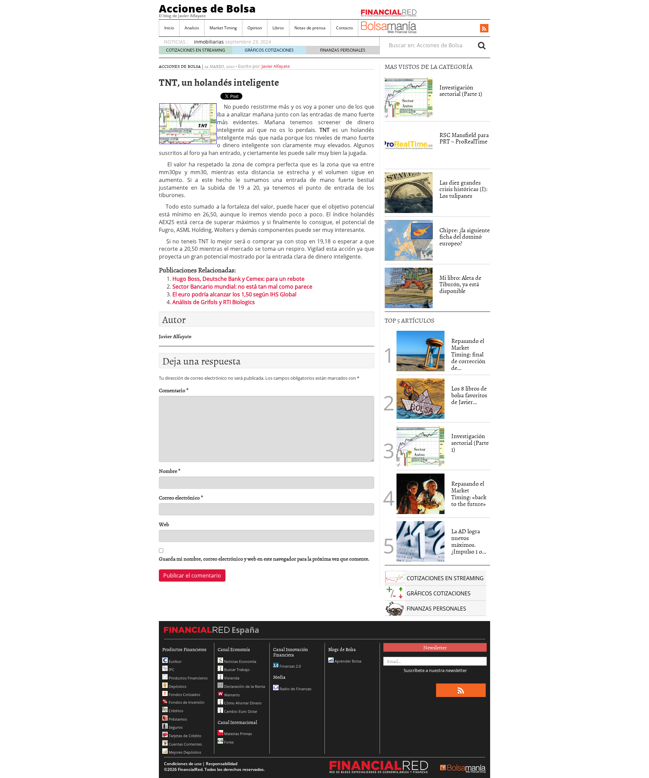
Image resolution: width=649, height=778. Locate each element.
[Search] (482, 45)
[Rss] (484, 28)
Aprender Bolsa (347, 661)
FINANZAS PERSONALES (342, 50)
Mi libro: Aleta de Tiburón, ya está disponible (460, 284)
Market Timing (223, 28)
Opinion (254, 28)
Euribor (175, 661)
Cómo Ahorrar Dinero (242, 702)
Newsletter (435, 647)
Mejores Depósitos (184, 752)
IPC (171, 669)
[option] (280, 38)
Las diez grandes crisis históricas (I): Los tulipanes (463, 189)
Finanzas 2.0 (290, 666)
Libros (278, 28)
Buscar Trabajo (236, 669)
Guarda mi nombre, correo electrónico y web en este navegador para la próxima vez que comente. (264, 559)
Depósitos (177, 686)
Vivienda (231, 677)
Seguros (175, 727)
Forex (228, 742)
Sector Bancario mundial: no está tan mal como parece (242, 286)
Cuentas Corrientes (185, 744)
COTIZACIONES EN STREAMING (195, 50)
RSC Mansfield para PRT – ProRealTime (464, 138)
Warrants (231, 694)
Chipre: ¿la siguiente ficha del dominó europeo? (464, 236)
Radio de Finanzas (295, 688)
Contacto (344, 28)
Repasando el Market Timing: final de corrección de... (468, 354)
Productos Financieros (188, 677)
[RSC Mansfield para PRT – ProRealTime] (409, 145)
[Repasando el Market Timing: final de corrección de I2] (420, 351)
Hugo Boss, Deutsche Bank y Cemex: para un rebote (238, 279)
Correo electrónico (181, 498)
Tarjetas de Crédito (184, 735)
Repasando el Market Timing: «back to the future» (468, 493)
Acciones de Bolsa (207, 8)
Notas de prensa (310, 28)
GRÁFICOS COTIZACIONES (269, 50)
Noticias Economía (239, 661)
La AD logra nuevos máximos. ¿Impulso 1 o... (468, 541)
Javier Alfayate (276, 66)
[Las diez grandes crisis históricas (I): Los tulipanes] (409, 192)
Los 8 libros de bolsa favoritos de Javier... (469, 395)
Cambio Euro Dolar (240, 711)
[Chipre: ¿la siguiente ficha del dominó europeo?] (409, 240)
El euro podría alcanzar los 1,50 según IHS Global (234, 294)
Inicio (169, 28)
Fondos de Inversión (186, 702)
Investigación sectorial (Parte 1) (460, 91)
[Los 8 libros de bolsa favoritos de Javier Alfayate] (420, 398)
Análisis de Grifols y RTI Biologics (213, 302)
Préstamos (177, 719)
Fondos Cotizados (184, 694)
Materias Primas (237, 733)
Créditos (175, 710)
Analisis (192, 28)
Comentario (174, 390)
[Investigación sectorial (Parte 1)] (409, 97)
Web (164, 524)
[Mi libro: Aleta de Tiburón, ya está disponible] (409, 288)
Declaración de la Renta (244, 686)
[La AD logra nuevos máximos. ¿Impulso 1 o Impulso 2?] (420, 541)
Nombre (170, 471)
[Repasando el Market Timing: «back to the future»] (420, 494)
